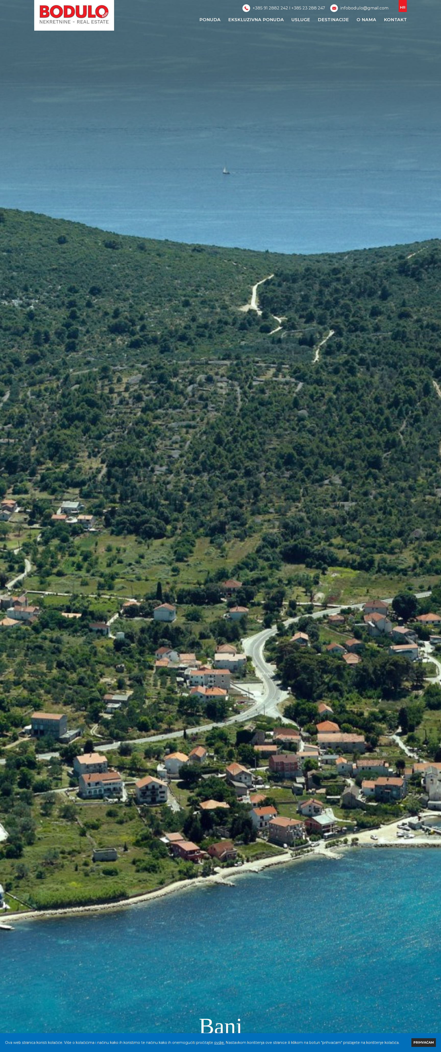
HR (403, 7)
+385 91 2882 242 (270, 8)
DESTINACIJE (333, 19)
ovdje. (219, 1042)
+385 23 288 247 (308, 8)
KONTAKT (395, 19)
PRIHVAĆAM (423, 1042)
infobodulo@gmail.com (364, 8)
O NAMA (366, 19)
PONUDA (209, 19)
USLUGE (300, 19)
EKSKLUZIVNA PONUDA (256, 19)
